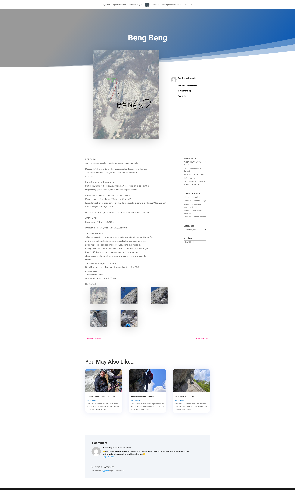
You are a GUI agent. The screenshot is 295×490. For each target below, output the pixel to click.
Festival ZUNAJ (134, 5)
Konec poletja (195, 197)
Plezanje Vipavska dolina (171, 5)
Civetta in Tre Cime (199, 217)
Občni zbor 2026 (190, 178)
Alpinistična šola (119, 5)
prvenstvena (192, 85)
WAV (186, 5)
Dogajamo (106, 5)
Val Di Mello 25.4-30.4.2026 (194, 174)
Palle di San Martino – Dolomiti (142, 397)
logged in (105, 470)
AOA (185, 197)
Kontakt (156, 5)
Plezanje (181, 85)
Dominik (192, 78)
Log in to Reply (108, 457)
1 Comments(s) (184, 91)
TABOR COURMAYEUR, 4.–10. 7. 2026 (101, 397)
